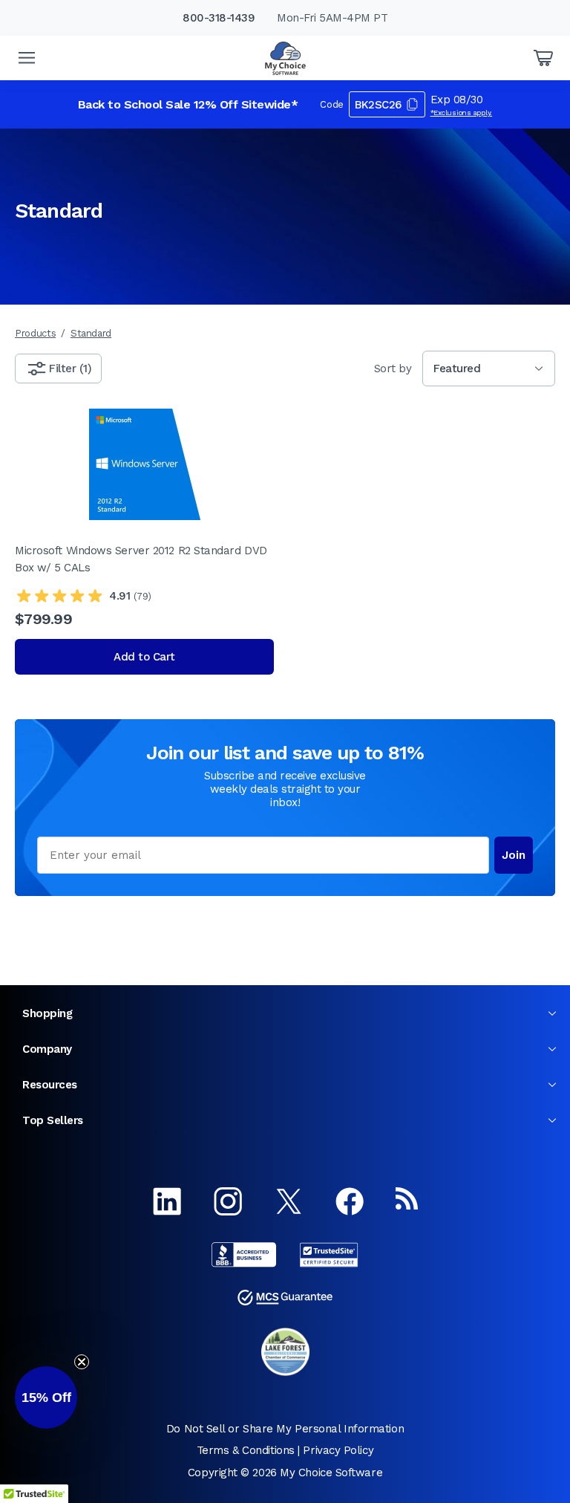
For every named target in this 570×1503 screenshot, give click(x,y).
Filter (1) (70, 368)
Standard (91, 333)
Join (513, 855)
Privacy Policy (338, 1450)
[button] (46, 1397)
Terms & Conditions (246, 1450)
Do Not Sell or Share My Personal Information (285, 1428)
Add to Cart (144, 656)
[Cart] (543, 58)
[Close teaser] (81, 1361)
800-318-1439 (219, 18)
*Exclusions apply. (461, 112)
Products (35, 333)
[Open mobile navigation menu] (27, 58)
